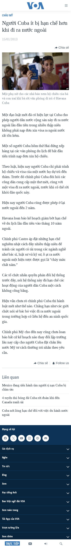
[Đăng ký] (45, 438)
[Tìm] (61, 543)
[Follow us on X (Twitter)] (13, 438)
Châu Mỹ (7, 15)
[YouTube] (30, 543)
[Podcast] (37, 438)
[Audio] (46, 543)
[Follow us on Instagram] (29, 438)
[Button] (62, 47)
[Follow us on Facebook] (5, 438)
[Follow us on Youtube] (21, 438)
